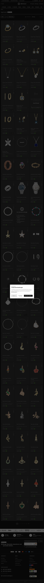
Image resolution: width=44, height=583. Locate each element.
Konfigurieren (14, 295)
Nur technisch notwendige (20, 295)
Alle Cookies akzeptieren (28, 295)
